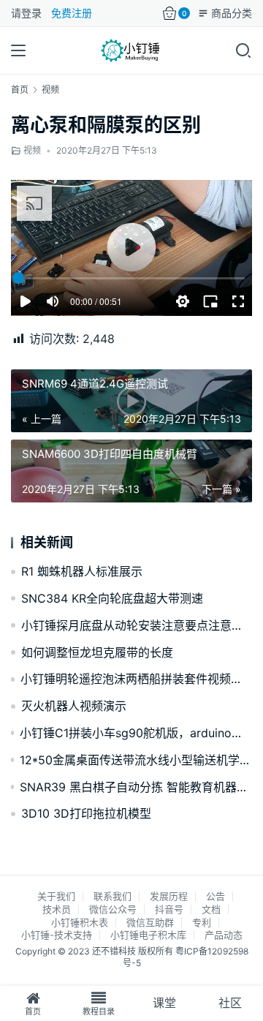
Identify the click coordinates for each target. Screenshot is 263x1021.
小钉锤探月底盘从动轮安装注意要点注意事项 (136, 625)
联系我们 (113, 896)
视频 (32, 150)
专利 (201, 922)
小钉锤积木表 (79, 922)
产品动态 (224, 935)
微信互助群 (150, 922)
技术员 (56, 909)
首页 (19, 89)
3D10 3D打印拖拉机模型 (86, 813)
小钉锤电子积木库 (148, 935)
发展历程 (169, 896)
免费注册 (71, 13)
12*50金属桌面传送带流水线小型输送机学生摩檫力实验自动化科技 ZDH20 (136, 760)
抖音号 (169, 909)
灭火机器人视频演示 (73, 705)
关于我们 (56, 896)
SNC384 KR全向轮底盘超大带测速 (112, 598)
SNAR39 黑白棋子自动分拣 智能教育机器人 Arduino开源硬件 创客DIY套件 (136, 787)
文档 (211, 909)
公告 (215, 896)
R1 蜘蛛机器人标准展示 (81, 571)
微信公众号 (113, 909)
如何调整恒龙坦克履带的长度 (97, 652)
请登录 (26, 13)
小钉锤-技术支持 (56, 935)
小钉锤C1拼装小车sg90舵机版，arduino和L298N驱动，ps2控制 (136, 733)
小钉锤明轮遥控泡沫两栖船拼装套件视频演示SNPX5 (136, 678)
